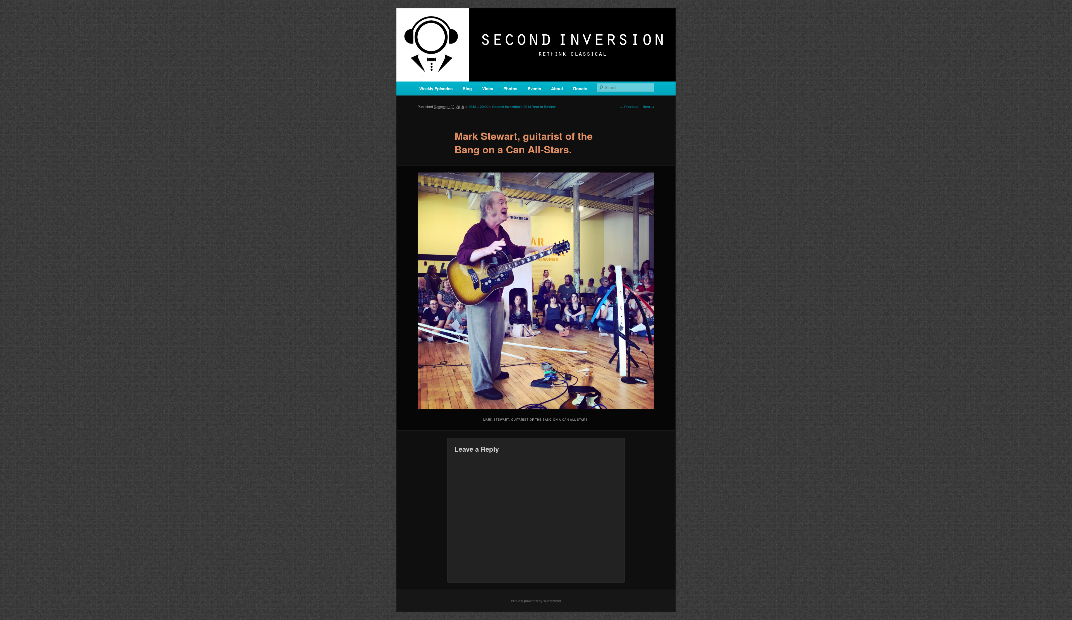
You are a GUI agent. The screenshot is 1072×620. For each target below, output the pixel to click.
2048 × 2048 (478, 106)
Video (487, 88)
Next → (648, 106)
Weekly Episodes (436, 88)
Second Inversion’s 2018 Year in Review (524, 106)
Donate (580, 88)
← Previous (629, 106)
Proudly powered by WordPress (536, 600)
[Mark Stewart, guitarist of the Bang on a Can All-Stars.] (536, 291)
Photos (510, 88)
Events (534, 88)
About (557, 88)
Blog (467, 88)
